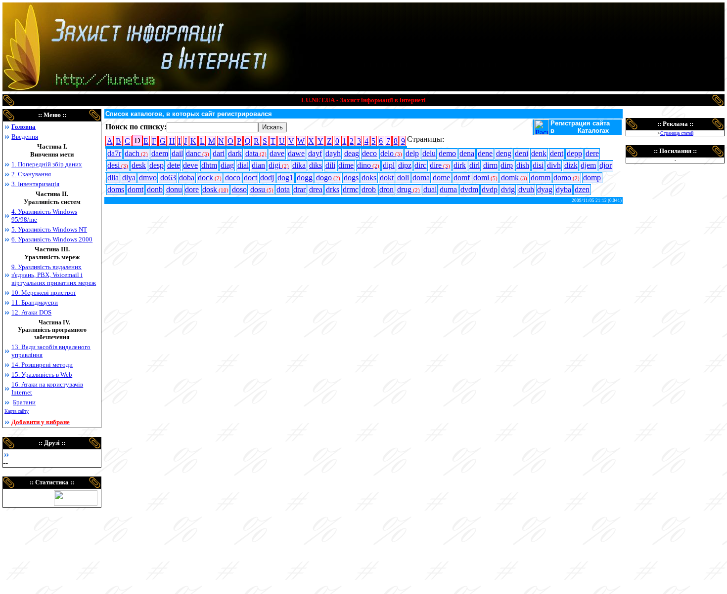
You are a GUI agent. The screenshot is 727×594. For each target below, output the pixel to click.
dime (346, 165)
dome (441, 177)
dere (592, 153)
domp (592, 177)
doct (250, 177)
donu (174, 189)
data (256, 153)
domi (485, 177)
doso (239, 189)
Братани (24, 402)
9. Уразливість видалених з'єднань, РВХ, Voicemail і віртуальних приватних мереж (53, 274)
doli (403, 177)
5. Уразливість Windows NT (49, 229)
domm (540, 177)
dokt (387, 177)
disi (538, 165)
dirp (506, 165)
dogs (351, 177)
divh (554, 165)
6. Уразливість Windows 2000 (51, 239)
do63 (168, 177)
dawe (296, 153)
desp (156, 165)
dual (430, 189)
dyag (544, 189)
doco (232, 177)
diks (315, 165)
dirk (460, 165)
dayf (315, 153)
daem (159, 153)
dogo (328, 177)
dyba (563, 189)
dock (210, 177)
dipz (404, 165)
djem (588, 165)
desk (139, 165)
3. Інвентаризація (35, 184)
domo (566, 177)
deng (503, 153)
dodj (267, 177)
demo (447, 153)
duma (448, 189)
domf (462, 177)
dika (299, 165)
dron (386, 189)
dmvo (148, 177)
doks (369, 177)
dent (556, 153)
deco (369, 153)
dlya (129, 177)
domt (135, 189)
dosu (261, 189)
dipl (389, 165)
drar (299, 189)
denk (538, 153)
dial (243, 165)
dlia (113, 177)
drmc (351, 189)
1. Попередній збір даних (46, 164)
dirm (490, 165)
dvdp (490, 189)
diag (227, 165)
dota (283, 189)
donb (155, 189)
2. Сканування (31, 174)
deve (190, 165)
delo (391, 153)
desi (117, 165)
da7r (114, 153)
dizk (571, 165)
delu (429, 153)
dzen (582, 189)
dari (219, 153)
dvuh (526, 189)
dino (368, 165)
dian (258, 165)
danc (197, 153)
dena (466, 153)
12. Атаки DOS (31, 312)
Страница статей (676, 133)
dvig (508, 189)
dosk (215, 189)
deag (351, 153)
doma (421, 177)
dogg (305, 177)
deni (521, 153)
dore (192, 189)
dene (485, 153)
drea (315, 189)
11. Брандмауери (34, 302)
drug (408, 189)
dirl (474, 165)
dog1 (285, 177)
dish (522, 165)
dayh (333, 153)
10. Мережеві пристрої (43, 292)
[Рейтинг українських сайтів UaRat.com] (75, 503)
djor (605, 165)
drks (332, 189)
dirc (420, 165)
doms (115, 189)
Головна (23, 126)
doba (186, 177)
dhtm (209, 165)
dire (440, 165)
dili (330, 165)
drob (369, 189)
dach (136, 153)
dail (177, 153)
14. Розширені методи (42, 364)
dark (235, 153)
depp (574, 153)
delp (412, 153)
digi (279, 165)
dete (173, 165)
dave (277, 153)
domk (514, 177)
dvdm (469, 189)
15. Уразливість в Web (41, 374)
